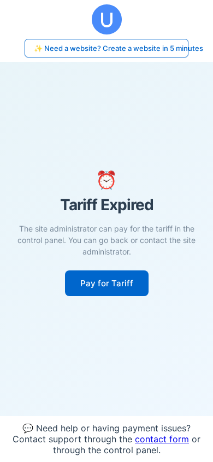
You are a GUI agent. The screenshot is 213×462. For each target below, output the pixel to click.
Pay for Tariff (106, 283)
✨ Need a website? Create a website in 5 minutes (111, 48)
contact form (162, 439)
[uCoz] (106, 19)
